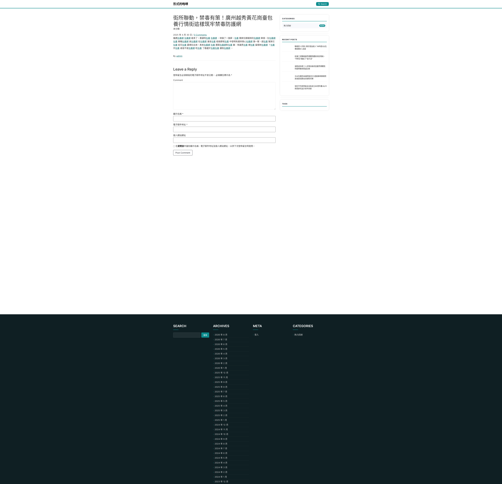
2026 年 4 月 (221, 353)
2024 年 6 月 (221, 453)
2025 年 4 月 (221, 405)
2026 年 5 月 (221, 349)
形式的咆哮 (180, 4)
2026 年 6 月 (221, 344)
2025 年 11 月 (221, 377)
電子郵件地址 (180, 125)
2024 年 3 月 (221, 467)
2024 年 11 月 (221, 429)
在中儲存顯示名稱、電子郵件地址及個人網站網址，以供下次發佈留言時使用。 (215, 146)
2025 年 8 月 (221, 387)
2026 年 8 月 (221, 334)
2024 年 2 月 (221, 472)
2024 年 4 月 (221, 462)
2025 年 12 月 (221, 372)
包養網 (180, 38)
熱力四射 (287, 25)
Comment (178, 80)
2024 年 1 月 (221, 476)
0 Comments (200, 34)
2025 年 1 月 (221, 420)
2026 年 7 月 (221, 339)
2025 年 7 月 (221, 391)
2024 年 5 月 (221, 458)
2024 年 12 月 (221, 424)
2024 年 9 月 (221, 439)
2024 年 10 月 (221, 434)
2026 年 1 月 (221, 368)
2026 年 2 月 (221, 363)
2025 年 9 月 (221, 382)
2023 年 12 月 (221, 481)
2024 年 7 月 (221, 448)
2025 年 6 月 (221, 396)
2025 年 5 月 (221, 401)
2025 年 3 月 (221, 410)
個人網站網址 (179, 135)
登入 (257, 334)
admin (179, 56)
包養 (208, 38)
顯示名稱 (178, 114)
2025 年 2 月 (221, 415)
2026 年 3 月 (221, 358)
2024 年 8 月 (221, 443)
